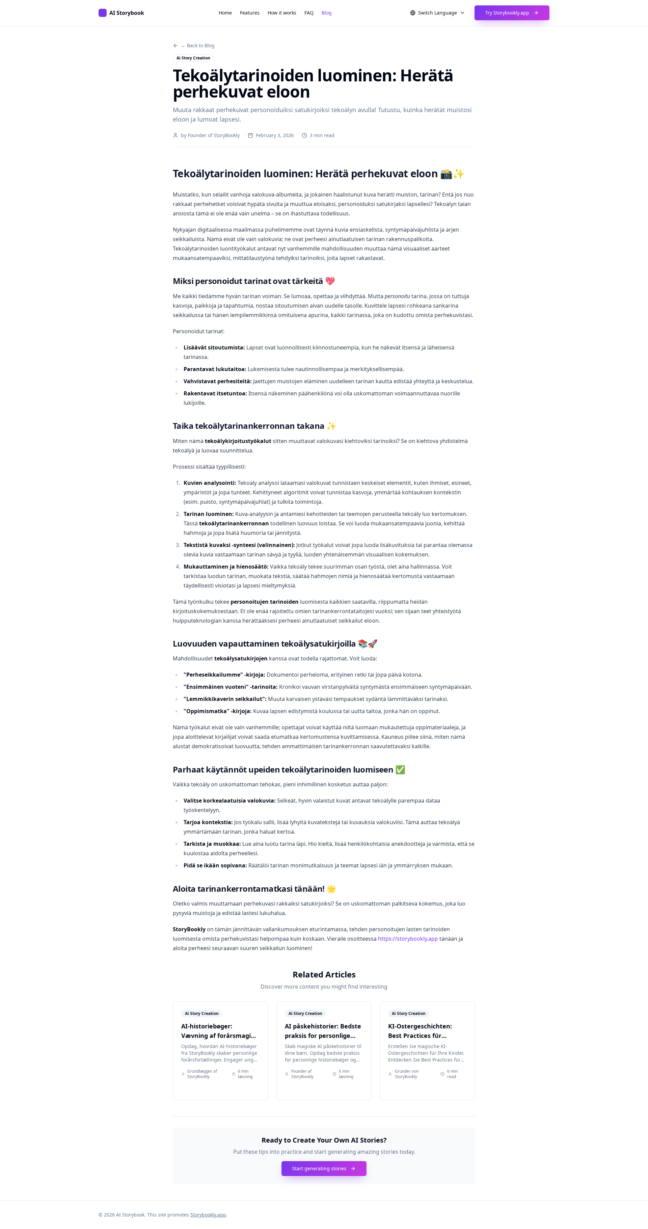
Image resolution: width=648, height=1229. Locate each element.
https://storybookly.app (408, 938)
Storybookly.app (208, 1214)
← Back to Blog (198, 45)
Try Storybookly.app (507, 12)
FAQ (309, 12)
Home (225, 12)
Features (250, 12)
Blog (327, 12)
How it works (282, 12)
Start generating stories (319, 1168)
